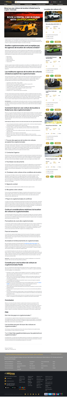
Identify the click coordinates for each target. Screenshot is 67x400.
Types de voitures (28, 4)
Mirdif (42, 367)
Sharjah (54, 367)
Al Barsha (19, 361)
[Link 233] (58, 380)
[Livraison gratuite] (53, 16)
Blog (12, 6)
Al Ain (54, 363)
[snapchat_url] (31, 394)
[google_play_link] (14, 387)
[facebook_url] (25, 394)
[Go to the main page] (8, 2)
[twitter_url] (39, 394)
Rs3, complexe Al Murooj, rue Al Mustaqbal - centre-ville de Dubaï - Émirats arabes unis (11, 384)
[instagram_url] (28, 394)
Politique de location (40, 4)
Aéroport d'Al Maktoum (9, 361)
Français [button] (54, 1)
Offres (5, 4)
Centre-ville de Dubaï (45, 361)
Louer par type (30, 385)
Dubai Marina (32, 361)
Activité (51, 4)
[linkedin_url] (36, 394)
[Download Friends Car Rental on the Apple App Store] (7, 387)
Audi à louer (38, 382)
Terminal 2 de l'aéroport (9, 365)
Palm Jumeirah (32, 367)
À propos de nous (21, 376)
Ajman (54, 361)
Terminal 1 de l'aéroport (9, 363)
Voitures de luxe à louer (49, 376)
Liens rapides (60, 4)
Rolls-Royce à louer (39, 376)
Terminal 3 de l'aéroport (9, 367)
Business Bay (19, 363)
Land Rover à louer (39, 384)
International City (44, 365)
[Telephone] (47, 42)
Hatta (54, 365)
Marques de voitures (16, 4)
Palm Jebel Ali (32, 365)
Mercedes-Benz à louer (40, 379)
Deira (42, 363)
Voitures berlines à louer (48, 383)
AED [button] (60, 1)
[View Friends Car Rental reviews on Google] (27, 388)
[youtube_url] (33, 394)
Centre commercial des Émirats (21, 366)
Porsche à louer (39, 387)
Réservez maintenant (58, 42)
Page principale (7, 6)
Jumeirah (31, 363)
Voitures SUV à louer (48, 387)
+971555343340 (9, 378)
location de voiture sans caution (31, 243)
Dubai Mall (19, 369)
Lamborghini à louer (40, 381)
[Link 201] (9, 373)
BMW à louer (39, 385)
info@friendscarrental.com (10, 381)
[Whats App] (52, 42)
